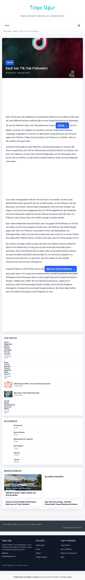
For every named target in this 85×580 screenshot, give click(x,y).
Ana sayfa (7, 31)
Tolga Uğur (42, 7)
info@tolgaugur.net (9, 556)
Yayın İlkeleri (65, 545)
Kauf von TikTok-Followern (59, 269)
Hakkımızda (40, 545)
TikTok (61, 125)
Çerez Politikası (66, 549)
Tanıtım (15, 31)
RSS (62, 557)
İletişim (38, 553)
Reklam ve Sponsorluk (69, 553)
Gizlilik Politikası (41, 557)
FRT (80, 528)
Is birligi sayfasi (66, 577)
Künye (38, 549)
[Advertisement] (42, 98)
